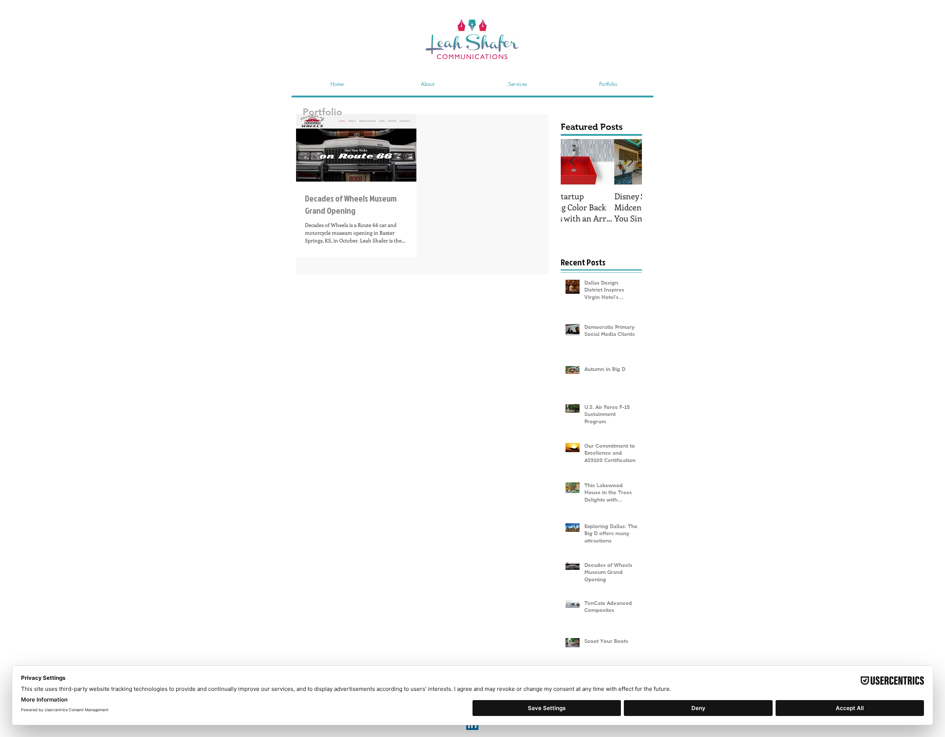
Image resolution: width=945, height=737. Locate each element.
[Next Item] (630, 162)
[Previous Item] (572, 162)
